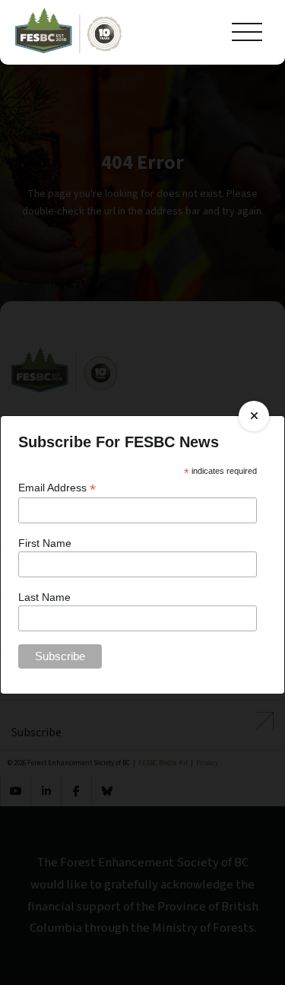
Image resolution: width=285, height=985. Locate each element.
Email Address (57, 488)
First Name (44, 543)
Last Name (44, 597)
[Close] (254, 416)
